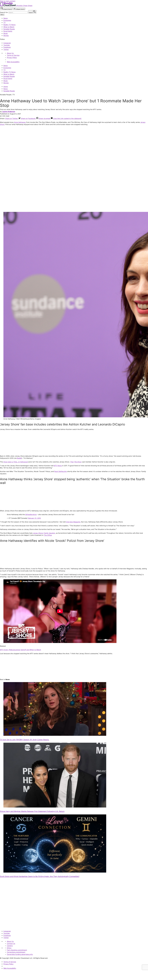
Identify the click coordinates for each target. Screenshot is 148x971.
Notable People (9, 29)
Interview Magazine (73, 522)
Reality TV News (9, 25)
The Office (48, 535)
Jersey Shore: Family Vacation (44, 533)
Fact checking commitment (17, 950)
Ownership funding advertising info (20, 954)
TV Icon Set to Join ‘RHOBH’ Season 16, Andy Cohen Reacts (24, 740)
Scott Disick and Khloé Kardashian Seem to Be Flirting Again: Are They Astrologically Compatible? (39, 876)
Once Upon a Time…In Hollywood (15, 462)
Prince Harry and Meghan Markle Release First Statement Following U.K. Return (32, 811)
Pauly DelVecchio (60, 471)
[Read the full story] (54, 735)
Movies (6, 35)
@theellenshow (31, 514)
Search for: (4, 12)
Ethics (9, 948)
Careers (10, 946)
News (5, 18)
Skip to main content (7, 1)
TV (4, 22)
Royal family (7, 31)
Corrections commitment (16, 952)
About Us (10, 53)
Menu (2, 14)
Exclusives (7, 20)
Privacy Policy (12, 57)
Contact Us (11, 943)
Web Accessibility (13, 62)
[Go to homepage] (8, 927)
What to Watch (8, 27)
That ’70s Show (75, 462)
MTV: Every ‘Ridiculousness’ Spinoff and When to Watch (20, 650)
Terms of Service (13, 55)
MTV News (58, 466)
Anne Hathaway (20, 122)
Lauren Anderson (8, 111)
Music (5, 33)
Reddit (19, 458)
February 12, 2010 (34, 518)
